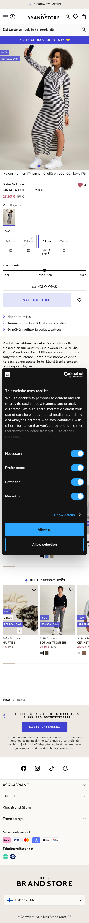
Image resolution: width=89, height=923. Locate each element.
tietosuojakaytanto (61, 748)
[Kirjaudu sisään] (12, 16)
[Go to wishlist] (76, 16)
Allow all (45, 529)
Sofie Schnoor (15, 184)
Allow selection (44, 544)
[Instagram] (37, 768)
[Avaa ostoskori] (84, 16)
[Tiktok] (51, 768)
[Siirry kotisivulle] (43, 17)
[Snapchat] (65, 768)
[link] (43, 17)
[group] (44, 245)
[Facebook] (23, 768)
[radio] (46, 241)
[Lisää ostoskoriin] (19, 631)
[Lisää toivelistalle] (79, 300)
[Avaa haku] (68, 16)
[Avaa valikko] (5, 16)
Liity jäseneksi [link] (44, 726)
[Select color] (42, 556)
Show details (64, 515)
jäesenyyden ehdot (27, 748)
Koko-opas (47, 286)
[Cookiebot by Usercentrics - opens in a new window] (64, 375)
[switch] (77, 467)
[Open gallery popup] (44, 107)
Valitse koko (36, 300)
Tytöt (6, 700)
